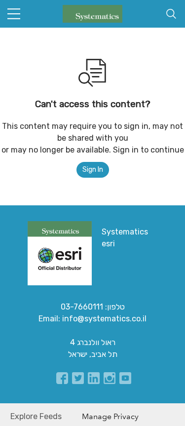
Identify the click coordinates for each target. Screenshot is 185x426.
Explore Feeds (36, 416)
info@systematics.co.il (104, 318)
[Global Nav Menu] (14, 14)
